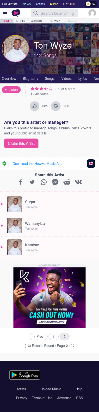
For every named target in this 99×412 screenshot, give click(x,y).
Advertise (64, 397)
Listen (13, 89)
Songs (72, 21)
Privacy (21, 397)
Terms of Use (42, 397)
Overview (9, 78)
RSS (79, 397)
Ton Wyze (55, 21)
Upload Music (50, 388)
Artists (36, 21)
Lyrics (82, 78)
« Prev (38, 336)
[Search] (36, 13)
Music (20, 21)
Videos (66, 78)
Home (7, 21)
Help (78, 388)
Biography (30, 78)
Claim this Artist (21, 143)
